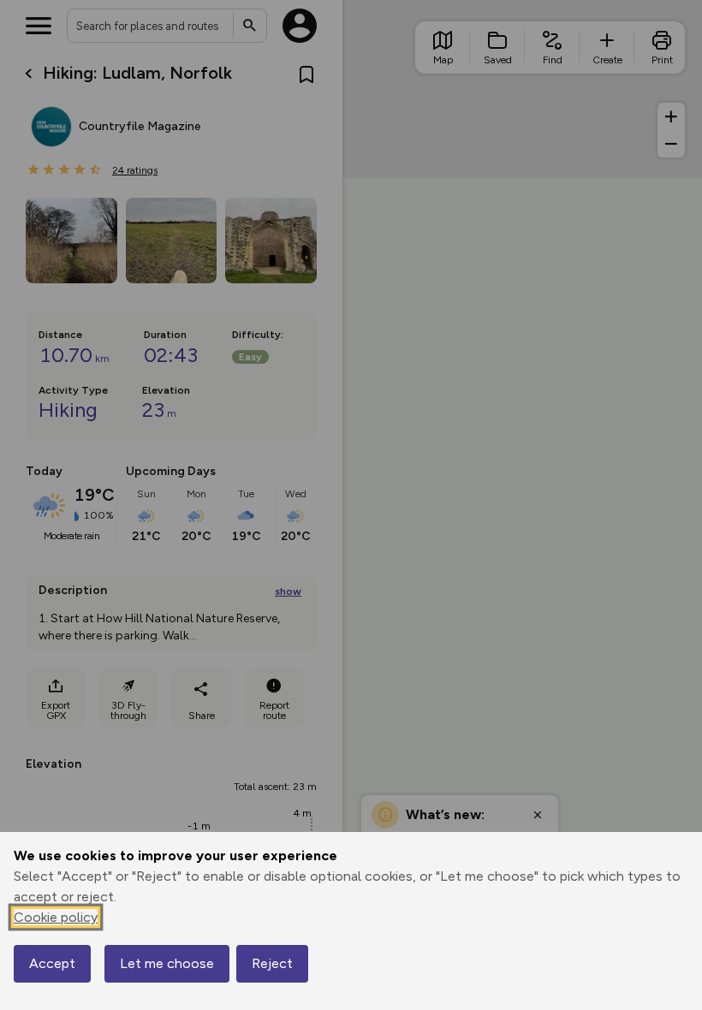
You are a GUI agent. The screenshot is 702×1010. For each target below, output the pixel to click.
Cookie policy (56, 917)
